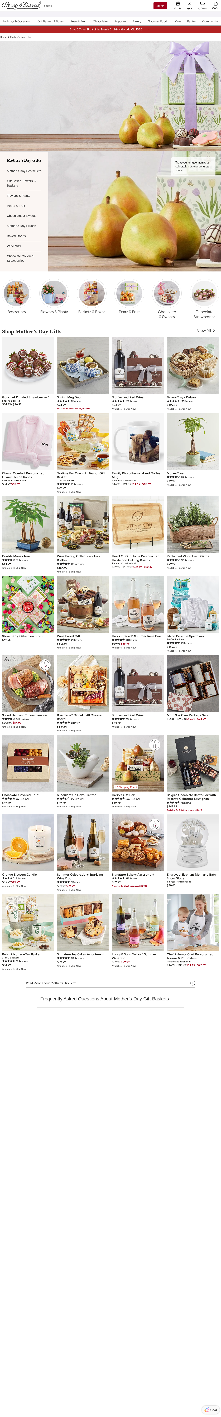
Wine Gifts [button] (14, 246)
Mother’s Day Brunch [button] (21, 226)
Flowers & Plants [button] (18, 195)
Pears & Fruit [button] (16, 206)
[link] (206, 330)
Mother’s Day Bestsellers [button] (24, 171)
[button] (17, 21)
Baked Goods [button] (16, 236)
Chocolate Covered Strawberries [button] (20, 258)
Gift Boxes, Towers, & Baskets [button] (22, 183)
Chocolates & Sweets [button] (21, 215)
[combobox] (97, 5)
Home (3, 37)
